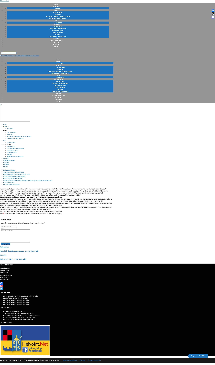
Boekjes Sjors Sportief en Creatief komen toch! (16, 174)
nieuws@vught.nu (5, 279)
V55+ (4, 140)
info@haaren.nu (4, 277)
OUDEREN (9, 155)
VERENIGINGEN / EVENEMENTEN (15, 157)
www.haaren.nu (4, 270)
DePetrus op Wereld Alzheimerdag (12, 178)
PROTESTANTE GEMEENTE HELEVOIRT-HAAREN (19, 136)
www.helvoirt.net (5, 268)
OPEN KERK (10, 134)
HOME (5, 124)
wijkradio (6, 159)
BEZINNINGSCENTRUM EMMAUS (15, 138)
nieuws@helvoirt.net (6, 275)
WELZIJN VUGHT (11, 146)
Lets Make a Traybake (9, 170)
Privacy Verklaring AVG (95, 360)
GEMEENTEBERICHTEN (9, 161)
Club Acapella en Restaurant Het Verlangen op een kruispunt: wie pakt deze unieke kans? (28, 180)
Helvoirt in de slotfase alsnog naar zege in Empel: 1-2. (19, 251)
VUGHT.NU (6, 163)
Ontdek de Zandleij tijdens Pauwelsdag (14, 176)
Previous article (4, 247)
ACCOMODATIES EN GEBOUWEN (15, 148)
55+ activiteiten (11, 142)
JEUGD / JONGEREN (12, 152)
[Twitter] (56, 288)
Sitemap (82, 360)
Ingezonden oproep (8, 182)
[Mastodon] (213, 17)
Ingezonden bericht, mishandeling (19, 300)
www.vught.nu (4, 272)
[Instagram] (56, 286)
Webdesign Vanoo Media (70, 360)
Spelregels (10, 128)
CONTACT (5, 126)
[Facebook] (56, 283)
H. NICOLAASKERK (11, 132)
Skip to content (4, 1)
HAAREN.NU (6, 165)
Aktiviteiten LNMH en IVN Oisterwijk (13, 259)
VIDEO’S (56, 46)
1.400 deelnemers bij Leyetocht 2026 (13, 172)
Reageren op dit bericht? (198, 356)
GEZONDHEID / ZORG (12, 150)
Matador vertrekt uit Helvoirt (11, 184)
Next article (3, 255)
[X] (213, 13)
